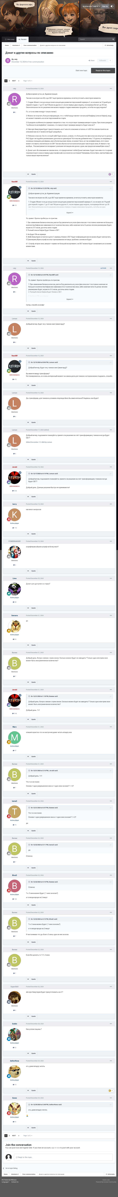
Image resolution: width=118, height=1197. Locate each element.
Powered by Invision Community (106, 1182)
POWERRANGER (15, 541)
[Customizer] (112, 6)
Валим (14, 653)
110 (15, 528)
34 (15, 639)
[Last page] (18, 80)
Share (92, 60)
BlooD (51, 919)
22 (15, 1047)
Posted (35, 88)
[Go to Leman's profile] (14, 329)
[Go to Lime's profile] (14, 589)
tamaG (51, 845)
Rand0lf (52, 275)
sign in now (55, 1148)
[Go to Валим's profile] (14, 663)
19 (15, 1084)
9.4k (15, 491)
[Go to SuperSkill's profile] (14, 997)
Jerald (51, 770)
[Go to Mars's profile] (14, 737)
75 (15, 825)
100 (15, 899)
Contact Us (14, 1182)
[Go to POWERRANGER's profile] (14, 552)
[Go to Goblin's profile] (14, 1034)
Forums (24, 39)
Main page (10, 39)
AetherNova (53, 1104)
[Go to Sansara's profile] (14, 626)
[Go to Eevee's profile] (14, 1108)
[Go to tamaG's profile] (14, 811)
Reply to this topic (103, 70)
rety (15, 59)
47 (15, 750)
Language (5, 1182)
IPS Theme (5, 1180)
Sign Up (105, 6)
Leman (14, 319)
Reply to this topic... (25, 1157)
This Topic (105, 39)
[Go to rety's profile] (7, 60)
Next (14, 81)
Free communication (36, 62)
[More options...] (111, 88)
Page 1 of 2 (27, 81)
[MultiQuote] (28, 174)
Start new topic (81, 70)
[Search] (113, 39)
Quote (33, 174)
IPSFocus (13, 1180)
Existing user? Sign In (91, 6)
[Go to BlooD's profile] (14, 886)
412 (15, 205)
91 (15, 1122)
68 (15, 602)
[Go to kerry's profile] (14, 514)
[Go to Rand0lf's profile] (14, 192)
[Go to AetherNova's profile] (14, 1071)
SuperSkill (14, 987)
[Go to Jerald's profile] (14, 477)
